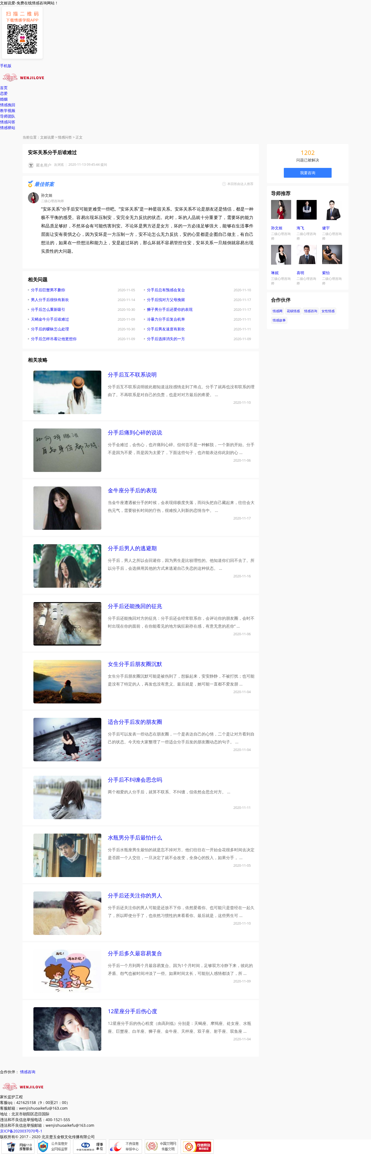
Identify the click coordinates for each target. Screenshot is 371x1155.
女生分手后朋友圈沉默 (135, 664)
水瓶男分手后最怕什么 (135, 837)
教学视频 (7, 110)
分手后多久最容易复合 (135, 953)
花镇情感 (293, 311)
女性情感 (328, 311)
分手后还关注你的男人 (135, 895)
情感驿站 (7, 127)
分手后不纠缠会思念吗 (135, 779)
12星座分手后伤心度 (132, 1011)
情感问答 (7, 121)
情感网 (277, 311)
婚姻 (4, 99)
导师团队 (7, 116)
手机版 (5, 65)
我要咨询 (307, 172)
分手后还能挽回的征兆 (135, 606)
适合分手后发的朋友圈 (135, 721)
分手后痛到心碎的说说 (135, 432)
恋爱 (4, 93)
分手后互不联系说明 (132, 374)
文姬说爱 (47, 137)
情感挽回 (7, 104)
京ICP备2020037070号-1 (21, 1131)
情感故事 (279, 320)
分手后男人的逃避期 (132, 548)
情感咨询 (310, 311)
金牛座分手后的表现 (132, 490)
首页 (4, 87)
